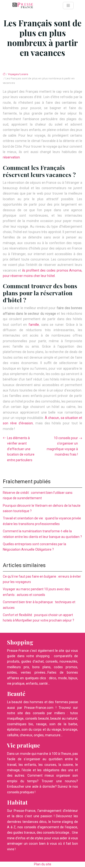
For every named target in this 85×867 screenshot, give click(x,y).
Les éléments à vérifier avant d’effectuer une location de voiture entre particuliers (20, 449)
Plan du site (42, 864)
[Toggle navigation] (68, 5)
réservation (11, 157)
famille (34, 324)
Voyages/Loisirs (18, 74)
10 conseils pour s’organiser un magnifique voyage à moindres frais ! (62, 446)
